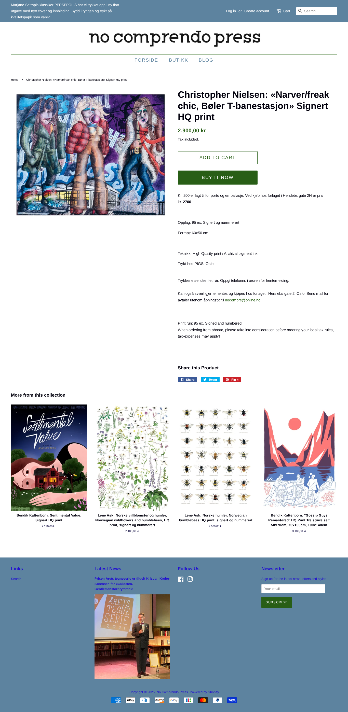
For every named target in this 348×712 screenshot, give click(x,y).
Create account (256, 11)
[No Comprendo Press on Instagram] (190, 580)
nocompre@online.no (242, 300)
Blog (206, 60)
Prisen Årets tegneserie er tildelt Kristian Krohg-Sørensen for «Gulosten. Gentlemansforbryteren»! (132, 584)
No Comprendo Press (172, 692)
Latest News (108, 568)
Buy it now (218, 177)
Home (14, 79)
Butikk (178, 60)
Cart (286, 11)
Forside (146, 60)
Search (16, 579)
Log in (231, 11)
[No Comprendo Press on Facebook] (181, 580)
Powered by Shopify (204, 692)
